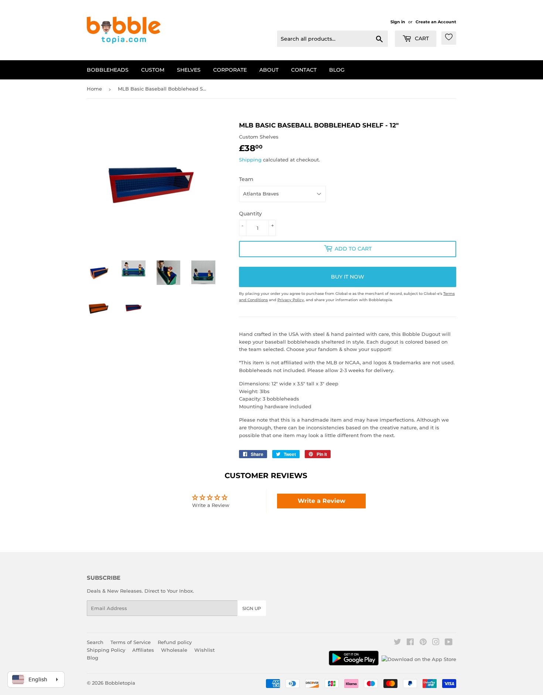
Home (94, 89)
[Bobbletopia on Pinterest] (423, 643)
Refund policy (175, 642)
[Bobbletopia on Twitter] (397, 643)
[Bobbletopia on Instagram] (436, 643)
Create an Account (436, 21)
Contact (304, 70)
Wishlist (204, 650)
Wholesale (174, 650)
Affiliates (143, 650)
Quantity (250, 213)
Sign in (397, 21)
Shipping (250, 160)
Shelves (189, 70)
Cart (421, 38)
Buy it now (347, 276)
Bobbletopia (120, 683)
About (269, 70)
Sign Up (251, 608)
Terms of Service (130, 642)
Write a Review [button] (321, 500)
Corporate (230, 70)
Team (246, 179)
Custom (152, 70)
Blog (337, 70)
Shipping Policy (106, 650)
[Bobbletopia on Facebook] (410, 643)
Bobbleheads (108, 70)
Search (95, 642)
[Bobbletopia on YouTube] (448, 643)
